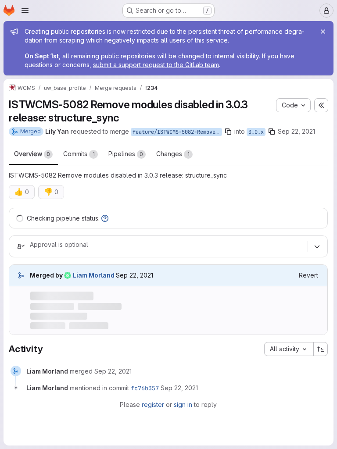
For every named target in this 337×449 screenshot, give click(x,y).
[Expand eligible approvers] (317, 246)
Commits (79, 153)
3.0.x (256, 131)
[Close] (323, 31)
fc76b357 (145, 388)
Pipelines (125, 153)
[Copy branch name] (228, 131)
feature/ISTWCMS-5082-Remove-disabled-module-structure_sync (177, 131)
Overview (32, 153)
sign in (183, 404)
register (153, 404)
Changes (173, 153)
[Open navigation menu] (25, 11)
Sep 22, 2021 (296, 131)
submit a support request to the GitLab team (156, 64)
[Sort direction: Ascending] (321, 349)
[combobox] (288, 349)
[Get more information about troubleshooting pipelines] (104, 218)
